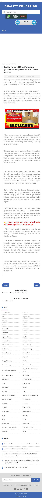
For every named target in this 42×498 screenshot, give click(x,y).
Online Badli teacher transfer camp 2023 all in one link (21, 444)
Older (36, 285)
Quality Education (21, 6)
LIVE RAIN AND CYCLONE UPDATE (16, 467)
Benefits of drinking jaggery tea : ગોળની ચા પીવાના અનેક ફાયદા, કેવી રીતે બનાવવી (22, 462)
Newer (6, 285)
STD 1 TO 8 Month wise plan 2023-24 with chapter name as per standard (21, 455)
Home (4, 30)
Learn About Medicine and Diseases (16, 449)
